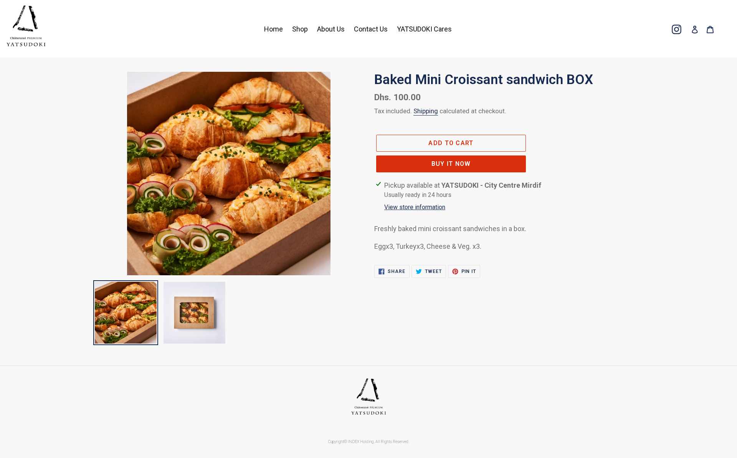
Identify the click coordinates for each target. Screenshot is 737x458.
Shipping (425, 111)
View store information (414, 207)
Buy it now (451, 163)
